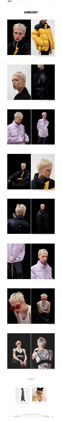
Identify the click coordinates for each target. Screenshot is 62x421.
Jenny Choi (33, 379)
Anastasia (32, 378)
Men (18, 1)
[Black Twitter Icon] (52, 416)
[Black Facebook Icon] (50, 416)
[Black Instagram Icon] (48, 416)
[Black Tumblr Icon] (46, 416)
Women (22, 1)
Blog (25, 1)
